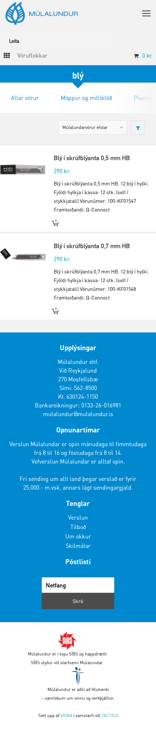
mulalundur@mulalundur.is (78, 414)
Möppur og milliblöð (86, 97)
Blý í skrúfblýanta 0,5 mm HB (92, 158)
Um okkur (78, 536)
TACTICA (109, 715)
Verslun (78, 517)
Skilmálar (78, 545)
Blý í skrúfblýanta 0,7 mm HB (92, 246)
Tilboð (78, 527)
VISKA (66, 715)
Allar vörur (25, 97)
